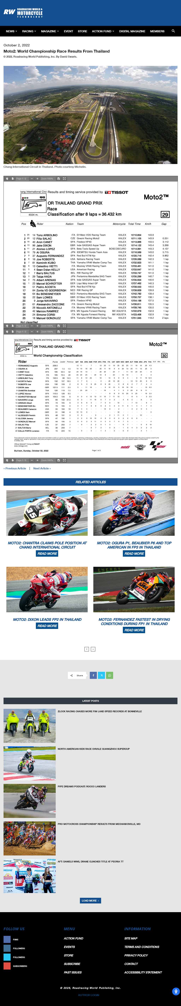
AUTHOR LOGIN (88, 995)
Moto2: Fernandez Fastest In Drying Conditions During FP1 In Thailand (134, 621)
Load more (89, 900)
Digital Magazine (132, 31)
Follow (53, 948)
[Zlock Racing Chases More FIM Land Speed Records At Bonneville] (30, 726)
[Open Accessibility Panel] (176, 991)
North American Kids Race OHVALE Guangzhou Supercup (94, 748)
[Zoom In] (37, 179)
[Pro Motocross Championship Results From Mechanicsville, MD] (30, 838)
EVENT (68, 31)
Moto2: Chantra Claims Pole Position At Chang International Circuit (47, 545)
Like (54, 939)
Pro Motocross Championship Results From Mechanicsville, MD (99, 824)
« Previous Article (15, 468)
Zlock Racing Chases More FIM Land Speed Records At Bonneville (100, 711)
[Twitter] (101, 675)
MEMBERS (157, 31)
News (10, 31)
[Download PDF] (58, 179)
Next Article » (42, 468)
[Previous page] (7, 179)
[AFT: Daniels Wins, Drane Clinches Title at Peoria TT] (30, 876)
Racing (27, 31)
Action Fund (101, 31)
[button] (173, 31)
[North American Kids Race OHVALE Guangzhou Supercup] (30, 763)
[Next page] (12, 179)
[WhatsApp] (109, 675)
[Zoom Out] (31, 179)
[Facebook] (93, 675)
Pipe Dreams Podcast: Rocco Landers (82, 786)
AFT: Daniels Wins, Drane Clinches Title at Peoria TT (91, 861)
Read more (47, 553)
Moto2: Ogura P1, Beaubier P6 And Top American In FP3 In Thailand (134, 545)
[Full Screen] (64, 179)
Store (82, 31)
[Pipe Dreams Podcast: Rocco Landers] (30, 801)
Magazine (48, 31)
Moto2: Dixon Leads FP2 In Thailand (47, 619)
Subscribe (51, 966)
